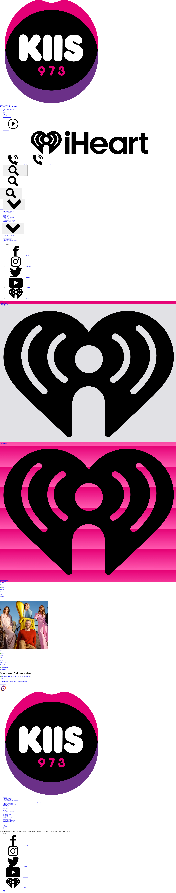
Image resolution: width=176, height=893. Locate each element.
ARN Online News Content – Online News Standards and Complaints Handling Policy (22, 802)
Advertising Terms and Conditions (10, 800)
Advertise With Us (7, 799)
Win (4, 112)
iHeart (4, 891)
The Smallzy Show (7, 214)
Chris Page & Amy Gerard (8, 217)
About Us (5, 797)
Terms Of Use (6, 806)
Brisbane (5, 826)
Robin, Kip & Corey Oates (8, 109)
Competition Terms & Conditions (10, 240)
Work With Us (6, 808)
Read (4, 824)
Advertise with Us (7, 117)
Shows (4, 110)
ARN (4, 890)
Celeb (4, 113)
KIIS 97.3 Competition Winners (10, 235)
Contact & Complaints (7, 238)
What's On (5, 115)
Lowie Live (5, 216)
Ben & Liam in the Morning (9, 220)
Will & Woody (6, 215)
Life (4, 827)
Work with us (6, 241)
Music (4, 828)
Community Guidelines (8, 803)
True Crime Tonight (7, 218)
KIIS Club (5, 114)
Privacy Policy (6, 805)
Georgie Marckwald (7, 212)
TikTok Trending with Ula (8, 221)
